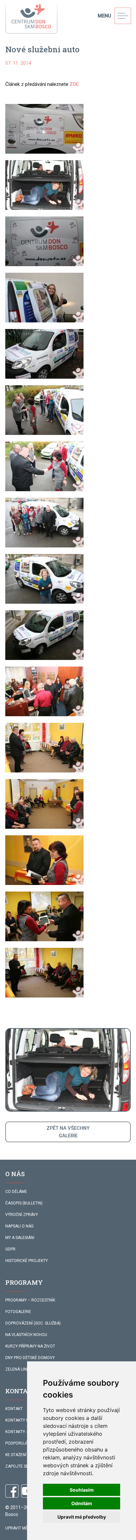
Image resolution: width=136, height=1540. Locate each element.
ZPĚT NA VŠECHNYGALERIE (68, 1131)
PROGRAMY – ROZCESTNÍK (30, 1300)
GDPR (10, 1249)
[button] (44, 129)
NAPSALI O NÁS (19, 1226)
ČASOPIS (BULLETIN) (24, 1203)
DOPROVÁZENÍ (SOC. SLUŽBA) (33, 1323)
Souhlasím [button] (82, 1490)
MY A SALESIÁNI (19, 1237)
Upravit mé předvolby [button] (81, 1517)
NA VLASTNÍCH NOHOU (26, 1334)
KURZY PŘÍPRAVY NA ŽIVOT (30, 1346)
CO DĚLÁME (16, 1191)
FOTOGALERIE (18, 1311)
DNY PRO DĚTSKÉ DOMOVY (30, 1357)
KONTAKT (14, 1408)
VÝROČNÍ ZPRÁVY (21, 1214)
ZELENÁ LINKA (18, 1369)
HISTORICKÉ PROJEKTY (26, 1260)
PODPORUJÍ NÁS (20, 1443)
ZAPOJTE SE (16, 1466)
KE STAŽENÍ (15, 1454)
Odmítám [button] (81, 1503)
